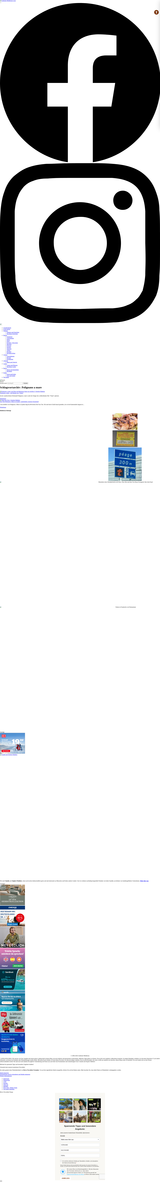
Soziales (5, 1083)
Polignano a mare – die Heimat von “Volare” (12, 393)
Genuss (5, 355)
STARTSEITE (7, 328)
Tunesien (9, 349)
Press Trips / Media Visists (10, 1087)
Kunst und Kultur (11, 374)
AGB (4, 1081)
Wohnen (5, 331)
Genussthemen (10, 356)
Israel (8, 341)
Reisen (5, 335)
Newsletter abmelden (8, 1089)
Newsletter (6, 377)
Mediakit (5, 1086)
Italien (8, 340)
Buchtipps (9, 371)
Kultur (5, 372)
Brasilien (9, 352)
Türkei (8, 350)
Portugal (9, 346)
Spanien (9, 347)
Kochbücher (10, 359)
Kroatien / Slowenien (12, 343)
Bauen (5, 368)
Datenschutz (6, 1080)
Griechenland (10, 338)
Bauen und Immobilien (13, 369)
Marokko (9, 344)
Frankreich (9, 337)
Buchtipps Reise (11, 353)
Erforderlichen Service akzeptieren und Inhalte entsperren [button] (15, 1074)
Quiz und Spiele (11, 375)
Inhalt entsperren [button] (4, 1073)
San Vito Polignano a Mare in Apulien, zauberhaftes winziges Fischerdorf (19, 401)
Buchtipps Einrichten (12, 334)
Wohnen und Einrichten (13, 332)
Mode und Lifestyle (12, 362)
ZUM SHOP (6, 329)
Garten (5, 363)
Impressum (6, 1078)
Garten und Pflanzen (12, 365)
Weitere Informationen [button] (6, 1076)
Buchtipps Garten (11, 366)
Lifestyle (5, 361)
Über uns (5, 1084)
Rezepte (9, 358)
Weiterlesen (3, 398)
